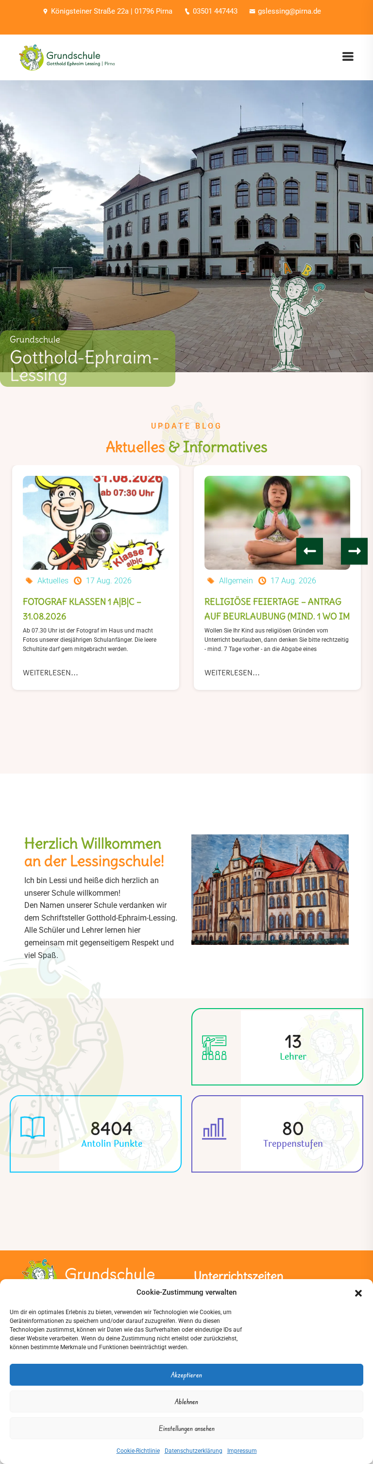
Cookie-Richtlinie (138, 1450)
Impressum (242, 1450)
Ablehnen (186, 1401)
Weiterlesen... (50, 673)
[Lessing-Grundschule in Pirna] (67, 56)
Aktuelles (52, 580)
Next (354, 551)
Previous (309, 551)
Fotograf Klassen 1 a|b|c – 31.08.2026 (82, 609)
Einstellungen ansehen (187, 1428)
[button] (358, 1292)
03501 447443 (215, 11)
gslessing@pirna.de (289, 11)
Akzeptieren (186, 1374)
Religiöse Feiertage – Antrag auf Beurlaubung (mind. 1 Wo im (277, 609)
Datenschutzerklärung (193, 1450)
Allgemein (236, 580)
